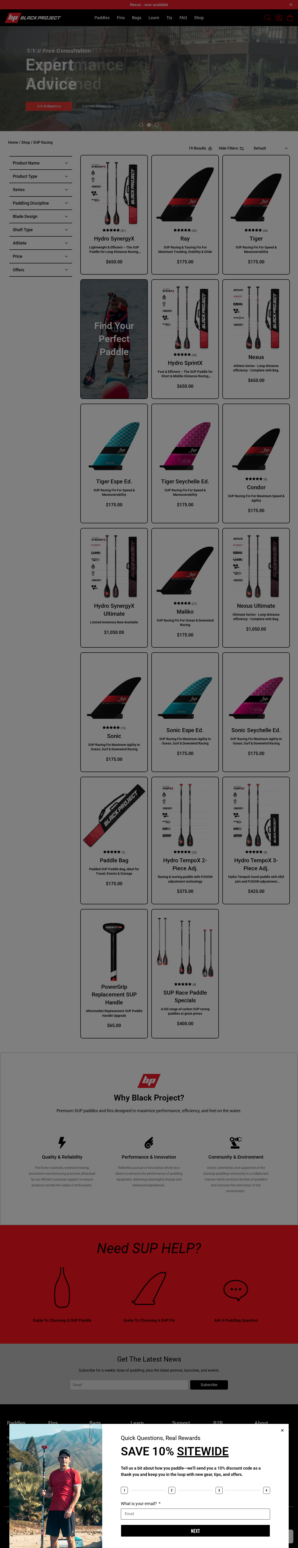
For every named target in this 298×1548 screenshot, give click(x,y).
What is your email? (139, 1503)
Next (195, 1530)
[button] (282, 1430)
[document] (149, 774)
